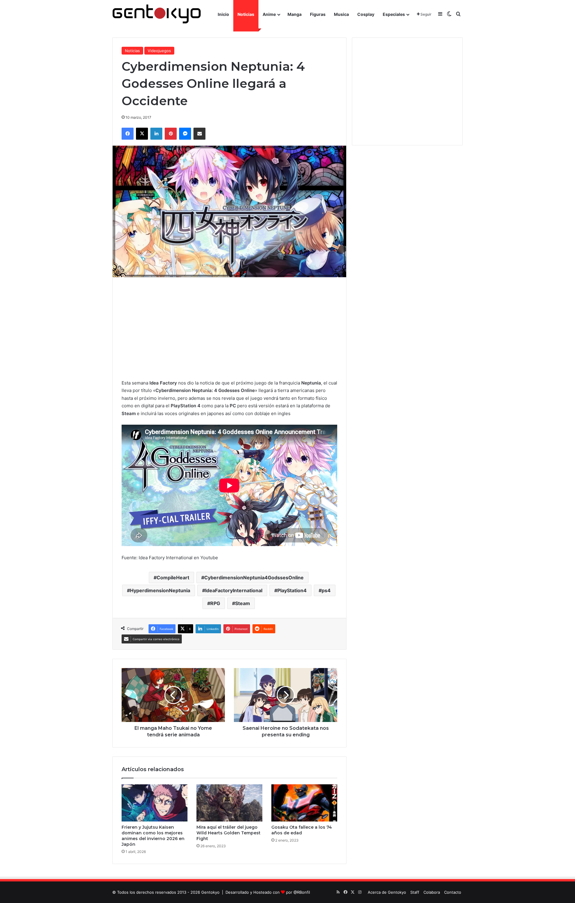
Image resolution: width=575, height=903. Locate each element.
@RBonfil (301, 892)
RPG (215, 603)
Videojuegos (159, 50)
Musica (341, 14)
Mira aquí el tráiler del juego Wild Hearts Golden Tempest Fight (228, 832)
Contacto (452, 892)
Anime (269, 14)
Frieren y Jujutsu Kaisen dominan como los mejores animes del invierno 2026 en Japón (153, 835)
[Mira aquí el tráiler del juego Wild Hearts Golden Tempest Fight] (229, 802)
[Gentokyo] (156, 14)
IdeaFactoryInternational (233, 590)
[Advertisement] (229, 328)
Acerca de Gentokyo (387, 892)
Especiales (394, 14)
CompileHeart (173, 578)
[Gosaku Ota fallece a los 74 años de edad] (304, 802)
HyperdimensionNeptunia (160, 590)
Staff (414, 892)
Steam (242, 603)
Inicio (223, 14)
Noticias (245, 14)
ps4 (326, 590)
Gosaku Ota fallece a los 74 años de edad (301, 830)
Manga (295, 14)
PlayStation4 (292, 590)
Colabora (431, 892)
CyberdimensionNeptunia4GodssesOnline (254, 578)
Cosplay (365, 14)
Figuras (318, 14)
